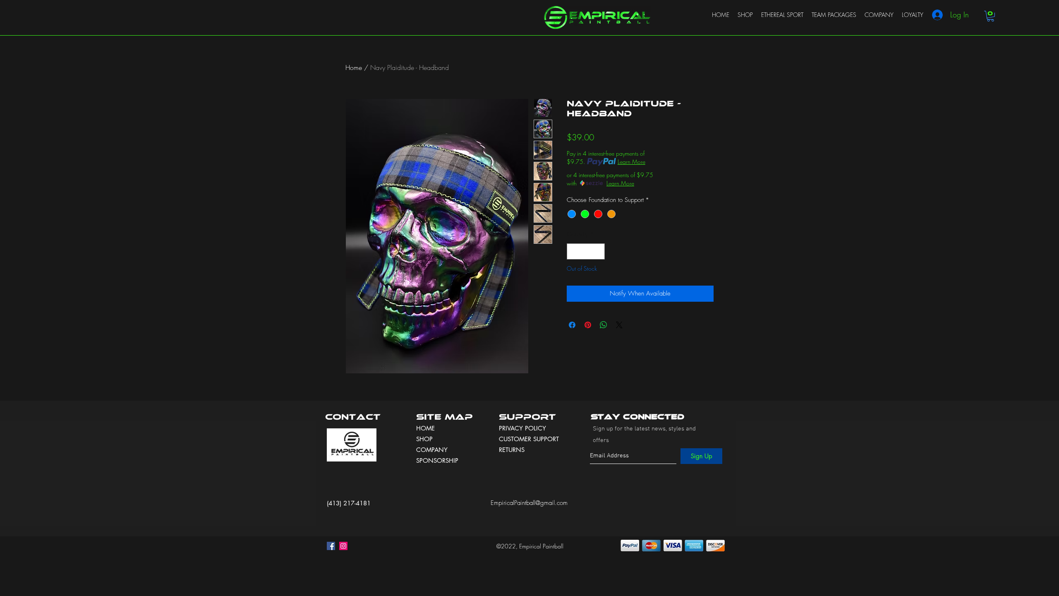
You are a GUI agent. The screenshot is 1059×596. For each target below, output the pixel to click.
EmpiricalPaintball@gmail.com (529, 503)
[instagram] (343, 546)
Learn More (631, 162)
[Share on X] (619, 325)
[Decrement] (573, 251)
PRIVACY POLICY (523, 428)
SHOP (424, 439)
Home (353, 67)
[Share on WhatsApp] (604, 325)
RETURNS (512, 450)
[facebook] (331, 546)
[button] (990, 16)
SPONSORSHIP (437, 460)
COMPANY (432, 450)
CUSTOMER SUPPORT (529, 439)
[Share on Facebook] (572, 325)
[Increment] (598, 251)
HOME (425, 428)
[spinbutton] (586, 251)
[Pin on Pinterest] (588, 325)
